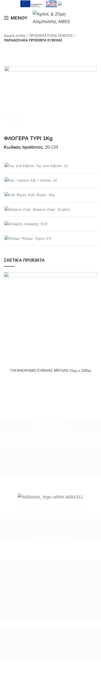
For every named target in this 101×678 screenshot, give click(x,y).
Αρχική (50, 563)
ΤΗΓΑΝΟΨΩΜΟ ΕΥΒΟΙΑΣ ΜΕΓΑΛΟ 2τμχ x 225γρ (50, 370)
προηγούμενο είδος (6, 48)
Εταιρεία (50, 589)
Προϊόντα (51, 576)
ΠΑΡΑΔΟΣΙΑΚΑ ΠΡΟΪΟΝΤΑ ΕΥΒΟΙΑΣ (33, 40)
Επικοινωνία (50, 602)
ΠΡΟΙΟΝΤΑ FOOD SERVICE (51, 36)
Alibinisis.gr (24, 647)
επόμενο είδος (16, 48)
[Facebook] (47, 471)
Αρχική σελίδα (14, 36)
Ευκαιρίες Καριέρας (50, 615)
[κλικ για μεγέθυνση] (13, 119)
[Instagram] (54, 471)
